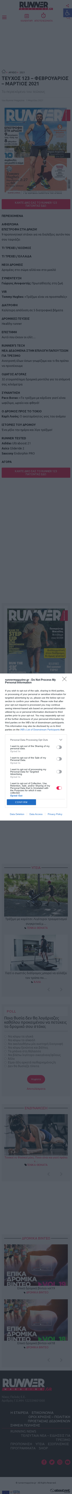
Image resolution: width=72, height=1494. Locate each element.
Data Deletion (17, 814)
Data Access (36, 814)
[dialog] (36, 747)
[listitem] (36, 740)
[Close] (65, 680)
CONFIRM (21, 802)
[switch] (59, 747)
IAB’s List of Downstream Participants (40, 729)
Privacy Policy (55, 814)
